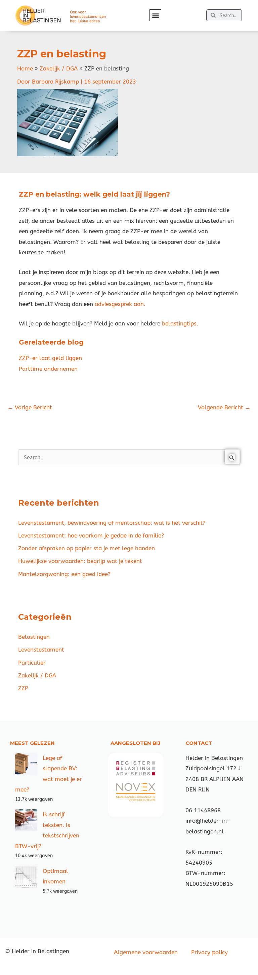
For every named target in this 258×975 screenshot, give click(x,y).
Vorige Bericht (29, 407)
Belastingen (34, 636)
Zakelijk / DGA (37, 675)
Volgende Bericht (224, 407)
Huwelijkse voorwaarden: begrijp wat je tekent (80, 561)
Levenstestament (41, 649)
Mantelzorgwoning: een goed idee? (64, 574)
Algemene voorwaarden (146, 952)
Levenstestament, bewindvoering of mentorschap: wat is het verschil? (111, 522)
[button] (155, 15)
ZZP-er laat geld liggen (50, 358)
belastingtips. (179, 323)
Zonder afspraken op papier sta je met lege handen (86, 548)
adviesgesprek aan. (120, 304)
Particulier (32, 662)
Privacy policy (209, 952)
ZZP (23, 688)
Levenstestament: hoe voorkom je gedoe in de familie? (91, 535)
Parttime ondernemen (48, 368)
